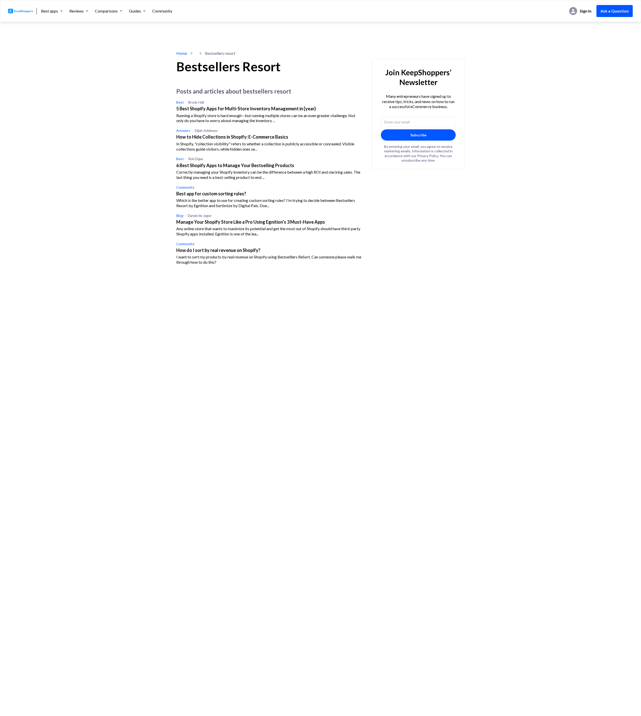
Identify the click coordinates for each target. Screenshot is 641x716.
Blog (179, 215)
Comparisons (106, 11)
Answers (183, 130)
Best (180, 102)
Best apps (49, 11)
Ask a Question (614, 11)
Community (162, 11)
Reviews (76, 11)
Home (181, 53)
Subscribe (418, 135)
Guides (135, 11)
